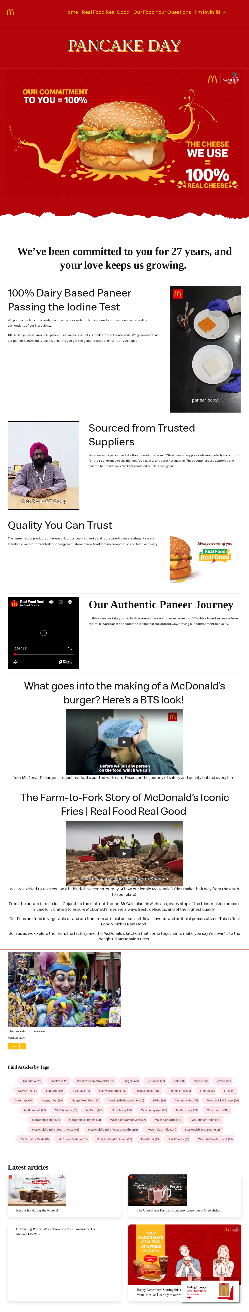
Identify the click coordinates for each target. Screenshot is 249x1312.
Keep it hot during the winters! (37, 1210)
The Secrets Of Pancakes (27, 1031)
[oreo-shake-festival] (157, 1176)
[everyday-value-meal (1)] (184, 1226)
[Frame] (11, 10)
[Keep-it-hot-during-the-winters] (37, 1176)
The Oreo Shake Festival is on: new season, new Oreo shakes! (179, 1210)
